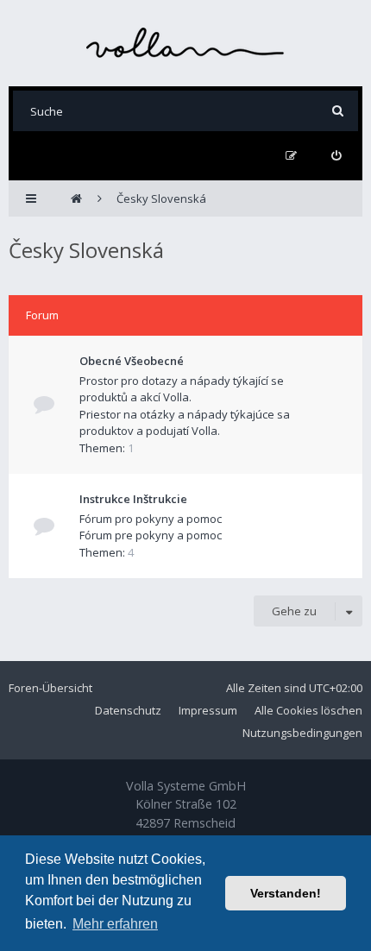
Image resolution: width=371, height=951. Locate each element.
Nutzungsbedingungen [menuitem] (302, 732)
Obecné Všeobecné (131, 360)
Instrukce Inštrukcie (133, 499)
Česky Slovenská (86, 250)
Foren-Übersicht (50, 688)
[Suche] (338, 111)
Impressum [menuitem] (208, 710)
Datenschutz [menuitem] (128, 710)
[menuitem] (336, 155)
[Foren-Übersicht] (185, 43)
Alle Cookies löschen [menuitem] (308, 710)
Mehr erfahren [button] (115, 923)
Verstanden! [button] (285, 893)
